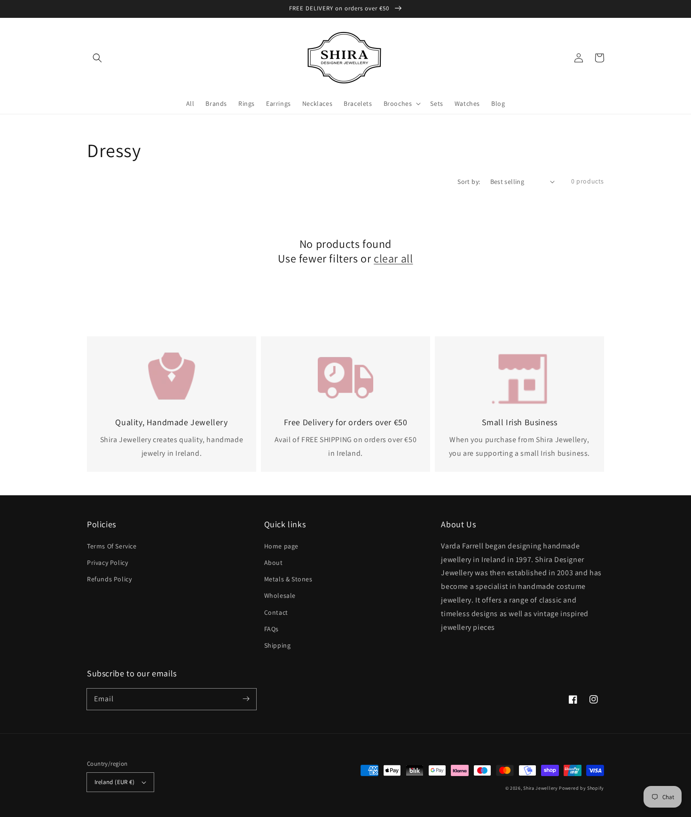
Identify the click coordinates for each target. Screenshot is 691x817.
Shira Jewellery (540, 788)
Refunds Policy (109, 579)
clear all (393, 258)
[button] (97, 58)
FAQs (271, 629)
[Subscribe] (246, 699)
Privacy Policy (107, 562)
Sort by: (468, 181)
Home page (281, 546)
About (273, 562)
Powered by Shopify (581, 788)
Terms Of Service (112, 546)
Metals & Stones (288, 579)
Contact (276, 612)
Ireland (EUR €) (114, 782)
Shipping (277, 645)
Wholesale (280, 595)
